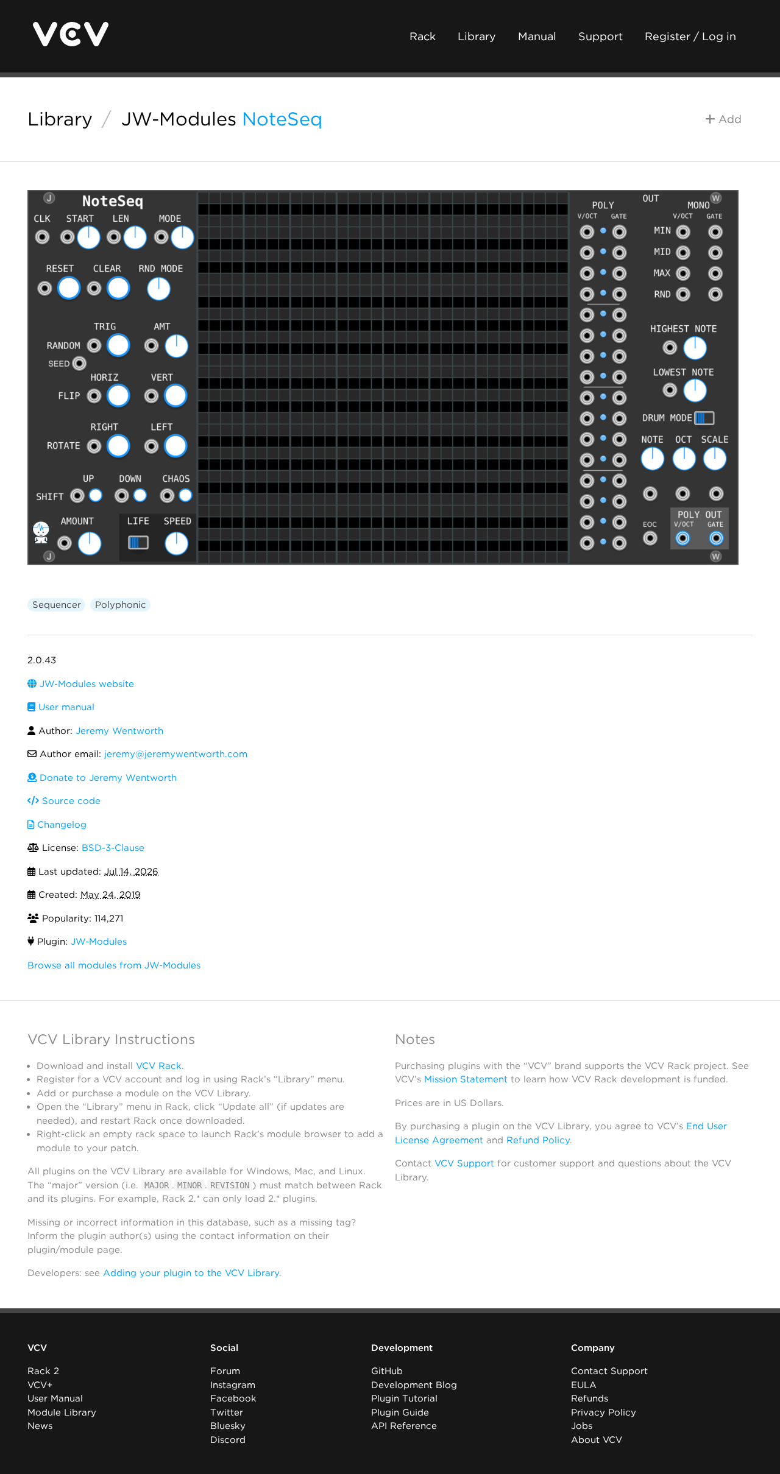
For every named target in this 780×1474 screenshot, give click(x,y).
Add (728, 119)
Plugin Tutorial (404, 1398)
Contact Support (609, 1371)
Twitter (226, 1412)
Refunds (589, 1398)
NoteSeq (282, 119)
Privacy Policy (603, 1412)
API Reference (404, 1425)
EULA (584, 1385)
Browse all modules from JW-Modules (113, 965)
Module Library (61, 1412)
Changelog (60, 824)
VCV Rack (159, 1065)
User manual (64, 707)
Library (477, 36)
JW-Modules (178, 119)
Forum (225, 1371)
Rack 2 (43, 1371)
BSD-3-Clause (113, 847)
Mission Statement (466, 1079)
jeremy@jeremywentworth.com (175, 754)
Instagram (232, 1385)
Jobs (581, 1425)
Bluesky (228, 1425)
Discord (228, 1439)
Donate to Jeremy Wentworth (107, 777)
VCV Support (464, 1163)
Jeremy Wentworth (119, 730)
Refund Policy (538, 1140)
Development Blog (414, 1385)
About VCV (596, 1439)
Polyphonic (120, 604)
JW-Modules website (85, 684)
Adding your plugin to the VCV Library (191, 1273)
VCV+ (39, 1385)
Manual (537, 36)
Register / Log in (690, 36)
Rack (423, 36)
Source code (70, 800)
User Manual (55, 1398)
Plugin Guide (400, 1412)
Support (600, 36)
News (39, 1425)
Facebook (233, 1398)
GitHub (387, 1371)
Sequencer (56, 604)
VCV (37, 1347)
